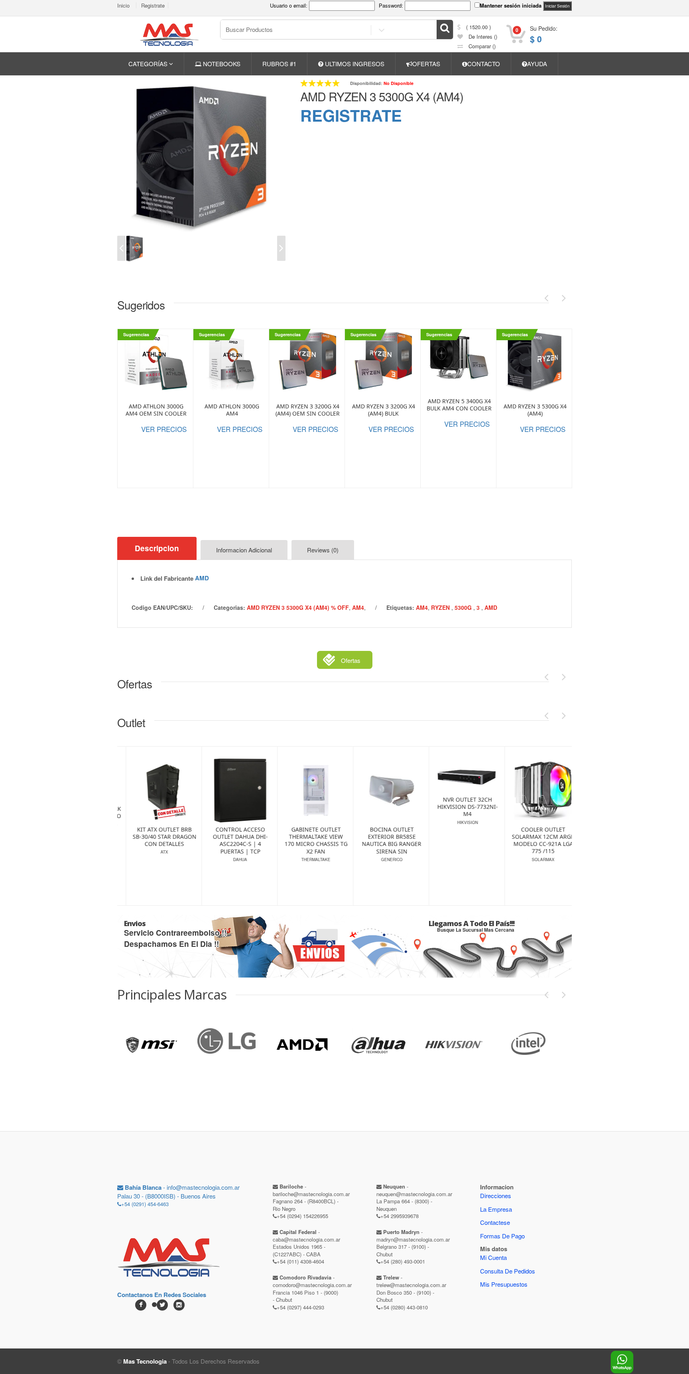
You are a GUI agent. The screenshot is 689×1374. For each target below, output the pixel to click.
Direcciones (495, 1195)
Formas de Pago (502, 1236)
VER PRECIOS (164, 429)
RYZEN (441, 607)
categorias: (229, 607)
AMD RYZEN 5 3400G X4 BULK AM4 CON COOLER (459, 405)
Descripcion (157, 548)
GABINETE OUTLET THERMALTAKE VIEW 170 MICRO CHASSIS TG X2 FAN (243, 840)
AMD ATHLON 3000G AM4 (232, 410)
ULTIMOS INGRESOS (353, 63)
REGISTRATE (351, 115)
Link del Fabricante (166, 578)
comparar (481, 46)
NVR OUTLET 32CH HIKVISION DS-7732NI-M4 (395, 807)
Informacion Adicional (244, 550)
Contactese (495, 1222)
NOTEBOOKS (220, 63)
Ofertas (350, 660)
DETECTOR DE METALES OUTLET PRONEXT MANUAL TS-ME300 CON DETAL (547, 825)
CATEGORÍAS (148, 63)
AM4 (358, 607)
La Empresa (496, 1209)
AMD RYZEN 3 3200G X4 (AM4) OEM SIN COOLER (308, 410)
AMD (202, 578)
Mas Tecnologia (145, 1361)
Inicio (123, 5)
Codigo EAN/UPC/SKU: (162, 607)
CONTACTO (483, 63)
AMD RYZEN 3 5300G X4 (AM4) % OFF (298, 607)
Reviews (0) (323, 550)
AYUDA (537, 63)
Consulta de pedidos (507, 1271)
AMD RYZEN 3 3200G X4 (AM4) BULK (383, 410)
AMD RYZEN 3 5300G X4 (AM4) (381, 96)
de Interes (482, 36)
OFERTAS (426, 63)
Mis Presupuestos (504, 1284)
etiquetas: (400, 607)
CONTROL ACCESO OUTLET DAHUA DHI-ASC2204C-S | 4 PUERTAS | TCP (167, 840)
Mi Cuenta (493, 1257)
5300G (464, 607)
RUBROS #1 (279, 63)
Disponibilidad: (366, 83)
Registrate (153, 5)
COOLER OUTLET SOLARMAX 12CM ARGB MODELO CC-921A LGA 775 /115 (471, 840)
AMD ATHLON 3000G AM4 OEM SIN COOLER (156, 410)
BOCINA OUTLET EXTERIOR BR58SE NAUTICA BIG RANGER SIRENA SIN (319, 840)
